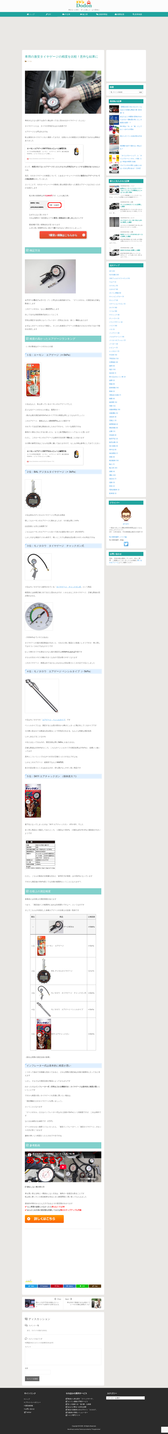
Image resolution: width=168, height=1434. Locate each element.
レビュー (113, 348)
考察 (112, 406)
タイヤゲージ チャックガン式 (68, 587)
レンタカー (114, 351)
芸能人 (112, 420)
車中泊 (112, 450)
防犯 (112, 486)
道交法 (112, 479)
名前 (26, 1368)
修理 (112, 366)
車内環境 (113, 453)
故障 (112, 380)
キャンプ (113, 300)
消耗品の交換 (115, 395)
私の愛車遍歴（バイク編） (118, 537)
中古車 (113, 355)
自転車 (112, 417)
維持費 (113, 402)
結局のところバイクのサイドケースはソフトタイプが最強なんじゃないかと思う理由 (131, 190)
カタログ (113, 289)
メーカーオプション (117, 340)
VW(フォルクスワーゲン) (119, 278)
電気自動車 (114, 490)
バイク (113, 326)
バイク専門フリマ (73, 1415)
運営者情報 (29, 1406)
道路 (112, 482)
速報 (112, 471)
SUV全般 (114, 275)
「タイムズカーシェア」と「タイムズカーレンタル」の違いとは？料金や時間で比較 (131, 159)
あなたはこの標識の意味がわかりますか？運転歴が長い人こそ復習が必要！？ (131, 120)
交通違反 (113, 362)
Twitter (28, 1412)
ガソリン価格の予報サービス (77, 1401)
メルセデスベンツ (116, 337)
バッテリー (114, 333)
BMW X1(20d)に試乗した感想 (130, 250)
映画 (112, 391)
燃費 (112, 399)
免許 (112, 369)
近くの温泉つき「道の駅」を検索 (79, 1404)
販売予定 (113, 439)
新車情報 (114, 388)
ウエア (112, 282)
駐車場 (112, 493)
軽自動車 (114, 460)
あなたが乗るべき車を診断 (76, 1407)
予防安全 (114, 358)
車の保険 (113, 446)
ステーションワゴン (117, 304)
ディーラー (114, 318)
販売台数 (113, 442)
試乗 (112, 431)
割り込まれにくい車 (117, 377)
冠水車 (112, 373)
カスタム (113, 286)
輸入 (112, 464)
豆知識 (112, 435)
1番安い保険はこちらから (63, 235)
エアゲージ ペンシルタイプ (53, 720)
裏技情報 (113, 428)
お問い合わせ (30, 1409)
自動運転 (113, 413)
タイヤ (113, 307)
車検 (112, 457)
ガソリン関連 (115, 293)
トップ (27, 1399)
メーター (113, 344)
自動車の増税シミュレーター (77, 1412)
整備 (112, 384)
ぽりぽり (126, 524)
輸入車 (113, 468)
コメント (28, 1347)
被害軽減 (113, 424)
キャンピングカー (116, 296)
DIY (112, 271)
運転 (112, 475)
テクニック (114, 315)
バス (112, 329)
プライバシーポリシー (33, 1402)
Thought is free (96, 1429)
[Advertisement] (80, 32)
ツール (29, 61)
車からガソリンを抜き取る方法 (131, 136)
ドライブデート (116, 322)
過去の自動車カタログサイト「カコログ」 (82, 1410)
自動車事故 (114, 409)
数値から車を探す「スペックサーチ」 (80, 1399)
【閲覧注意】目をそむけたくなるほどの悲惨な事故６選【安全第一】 (131, 110)
